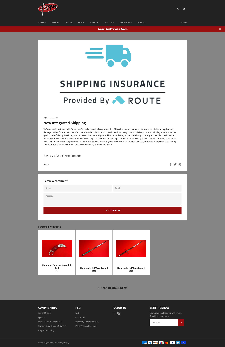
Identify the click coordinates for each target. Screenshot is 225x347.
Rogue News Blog (46, 330)
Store (41, 22)
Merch (55, 22)
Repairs (94, 22)
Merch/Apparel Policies (85, 326)
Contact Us (80, 317)
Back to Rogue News (113, 288)
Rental (81, 22)
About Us (108, 22)
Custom (69, 22)
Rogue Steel (48, 343)
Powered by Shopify (61, 343)
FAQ (77, 313)
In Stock (142, 22)
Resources (125, 22)
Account (184, 22)
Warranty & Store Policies (86, 321)
